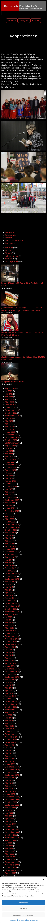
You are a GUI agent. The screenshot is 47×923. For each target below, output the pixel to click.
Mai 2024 (9, 453)
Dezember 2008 (12, 829)
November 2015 (12, 606)
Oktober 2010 (11, 772)
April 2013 (9, 690)
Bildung (8, 253)
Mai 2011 (9, 753)
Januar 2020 (10, 522)
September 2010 (12, 775)
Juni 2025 (9, 418)
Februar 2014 (10, 663)
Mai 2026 (9, 396)
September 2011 (12, 742)
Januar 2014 (10, 666)
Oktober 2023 (11, 467)
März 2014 (9, 660)
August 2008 (10, 840)
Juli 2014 (8, 649)
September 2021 (12, 500)
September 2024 (12, 443)
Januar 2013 (10, 698)
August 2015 (10, 614)
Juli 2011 (8, 747)
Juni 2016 (9, 587)
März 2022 (9, 494)
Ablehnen (23, 909)
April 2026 (9, 399)
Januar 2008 (10, 859)
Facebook (12, 20)
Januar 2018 (10, 549)
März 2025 (9, 426)
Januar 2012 (10, 731)
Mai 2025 (9, 421)
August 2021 (10, 502)
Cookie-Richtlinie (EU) (14, 240)
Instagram (24, 20)
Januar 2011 (10, 764)
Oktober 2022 (11, 486)
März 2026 (9, 402)
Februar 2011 (10, 761)
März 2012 (9, 726)
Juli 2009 (8, 810)
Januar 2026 (10, 407)
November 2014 (12, 639)
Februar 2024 (10, 459)
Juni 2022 (9, 489)
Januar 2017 (10, 571)
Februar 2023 (10, 481)
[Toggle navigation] (4, 13)
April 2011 (9, 756)
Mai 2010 (9, 783)
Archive (8, 250)
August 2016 (10, 581)
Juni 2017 (9, 560)
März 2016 (9, 595)
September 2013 (12, 677)
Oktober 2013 (11, 674)
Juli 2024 (8, 448)
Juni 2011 (9, 750)
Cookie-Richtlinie (14, 920)
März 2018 (9, 543)
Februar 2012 (10, 728)
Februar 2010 (10, 791)
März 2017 (9, 565)
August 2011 (10, 745)
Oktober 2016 (11, 576)
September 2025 (12, 415)
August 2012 (10, 712)
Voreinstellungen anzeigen (23, 915)
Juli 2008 (8, 843)
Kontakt (8, 238)
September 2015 (12, 611)
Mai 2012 (9, 720)
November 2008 (12, 832)
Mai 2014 (9, 655)
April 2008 (9, 851)
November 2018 (12, 527)
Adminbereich (11, 243)
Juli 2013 (8, 682)
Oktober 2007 (11, 867)
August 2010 (10, 777)
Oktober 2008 (11, 835)
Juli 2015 (8, 617)
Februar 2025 (10, 429)
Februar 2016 (10, 598)
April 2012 (9, 723)
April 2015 (9, 625)
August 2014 (10, 647)
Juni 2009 (9, 813)
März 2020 (9, 519)
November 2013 (12, 671)
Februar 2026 (10, 404)
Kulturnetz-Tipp (11, 256)
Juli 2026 (8, 391)
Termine (8, 258)
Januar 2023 (10, 483)
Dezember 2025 (12, 410)
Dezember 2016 (12, 573)
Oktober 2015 (11, 609)
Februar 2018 (10, 546)
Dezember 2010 (12, 767)
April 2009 (9, 818)
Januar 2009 (10, 826)
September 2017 (12, 554)
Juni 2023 (9, 475)
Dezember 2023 (12, 464)
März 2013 (9, 693)
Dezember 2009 (12, 797)
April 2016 (9, 592)
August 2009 (10, 807)
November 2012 (12, 704)
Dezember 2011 (12, 734)
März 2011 (9, 758)
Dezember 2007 (12, 862)
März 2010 (9, 788)
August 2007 (10, 873)
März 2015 (9, 628)
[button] (43, 879)
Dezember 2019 (12, 524)
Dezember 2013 (12, 669)
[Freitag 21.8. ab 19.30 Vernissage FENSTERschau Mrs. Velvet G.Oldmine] (9, 322)
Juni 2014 (9, 652)
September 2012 (12, 709)
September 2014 (12, 644)
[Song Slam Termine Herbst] (9, 371)
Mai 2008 (9, 848)
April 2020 (9, 516)
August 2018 (10, 532)
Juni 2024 (9, 451)
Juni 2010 (9, 780)
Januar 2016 (10, 600)
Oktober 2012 (11, 707)
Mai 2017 (9, 562)
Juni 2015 (9, 620)
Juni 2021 (9, 505)
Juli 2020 (8, 513)
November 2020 (12, 511)
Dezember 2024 (12, 434)
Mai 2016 (9, 590)
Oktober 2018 (11, 530)
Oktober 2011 (11, 739)
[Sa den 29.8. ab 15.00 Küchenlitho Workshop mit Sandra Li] (9, 273)
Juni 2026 (9, 394)
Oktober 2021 (11, 497)
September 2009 (12, 805)
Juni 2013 (9, 685)
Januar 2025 (10, 432)
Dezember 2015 (12, 603)
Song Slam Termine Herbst (12, 381)
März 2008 (9, 854)
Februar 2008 (10, 856)
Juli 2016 (8, 584)
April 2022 (9, 492)
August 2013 (10, 679)
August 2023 (10, 470)
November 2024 (12, 437)
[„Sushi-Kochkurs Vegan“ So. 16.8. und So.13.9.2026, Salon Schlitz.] (9, 347)
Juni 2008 (9, 846)
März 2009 (9, 821)
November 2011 (12, 737)
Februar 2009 (10, 824)
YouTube (35, 20)
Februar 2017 (10, 568)
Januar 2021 (10, 508)
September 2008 (12, 837)
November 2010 (12, 769)
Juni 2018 (9, 535)
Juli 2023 (8, 473)
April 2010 (9, 786)
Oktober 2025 (11, 413)
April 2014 (9, 658)
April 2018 (9, 541)
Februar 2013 (10, 696)
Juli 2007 (8, 875)
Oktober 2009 (11, 802)
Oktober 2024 (11, 440)
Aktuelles (9, 247)
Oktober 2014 (11, 641)
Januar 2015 (10, 633)
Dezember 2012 (12, 701)
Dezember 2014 (12, 636)
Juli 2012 (8, 715)
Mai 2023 (9, 478)
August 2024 (10, 445)
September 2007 (12, 870)
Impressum (34, 920)
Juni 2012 (9, 718)
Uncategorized (11, 261)
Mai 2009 (9, 816)
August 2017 (10, 557)
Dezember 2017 (12, 551)
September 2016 (12, 579)
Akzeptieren (23, 902)
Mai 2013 (9, 688)
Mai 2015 (9, 622)
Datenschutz (25, 920)
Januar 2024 (10, 462)
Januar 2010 (10, 794)
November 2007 (12, 865)
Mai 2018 (9, 538)
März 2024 (9, 456)
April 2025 (9, 424)
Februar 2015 (10, 630)
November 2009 (12, 799)
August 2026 (10, 388)
